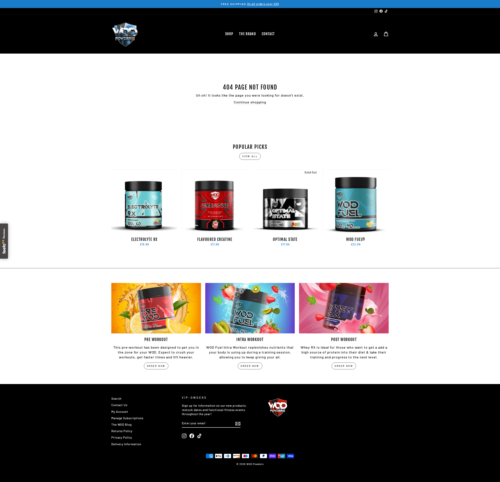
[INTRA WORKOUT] (250, 308)
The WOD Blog (121, 424)
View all (250, 156)
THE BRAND (247, 34)
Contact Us (119, 405)
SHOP (229, 34)
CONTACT (268, 34)
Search (116, 398)
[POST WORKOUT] (344, 308)
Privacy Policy (121, 437)
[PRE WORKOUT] (156, 308)
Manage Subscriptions (127, 418)
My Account (119, 411)
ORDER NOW (156, 365)
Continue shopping (250, 102)
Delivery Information (126, 444)
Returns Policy (121, 431)
